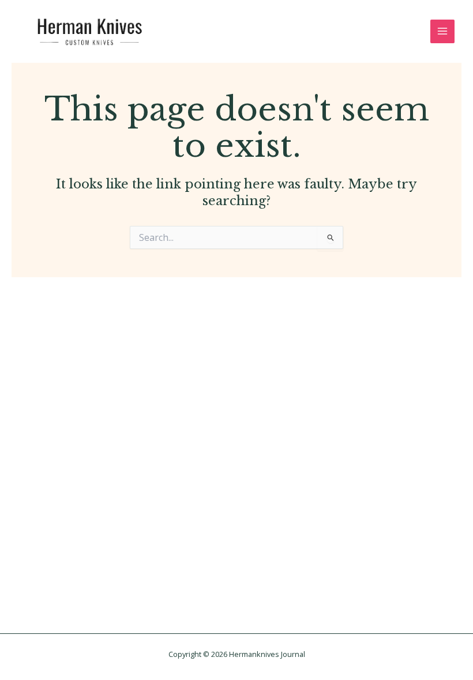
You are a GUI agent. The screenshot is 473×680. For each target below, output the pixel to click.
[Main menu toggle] (442, 32)
